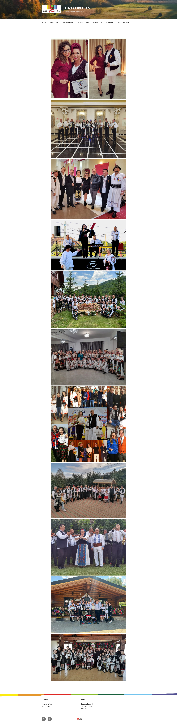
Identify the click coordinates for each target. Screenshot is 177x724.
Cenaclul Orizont (83, 22)
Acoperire (109, 22)
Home (44, 22)
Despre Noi (54, 22)
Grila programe (67, 22)
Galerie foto (97, 22)
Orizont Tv (78, 8)
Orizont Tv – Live (123, 22)
